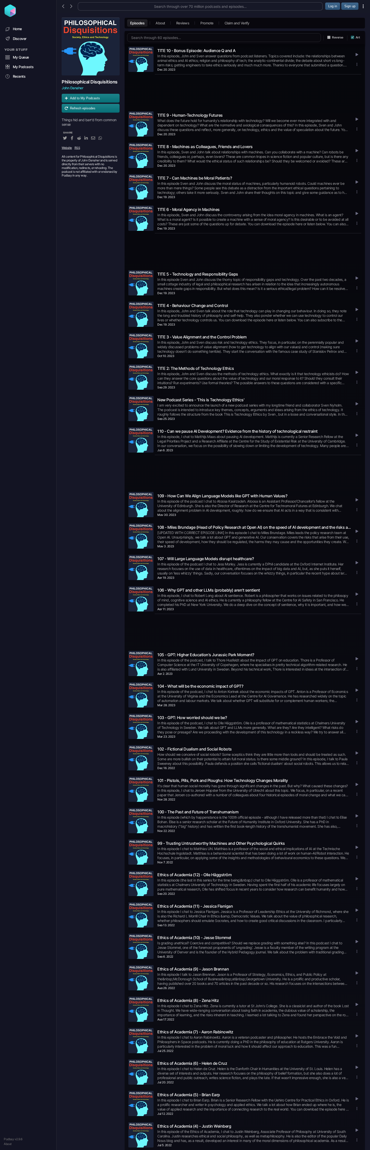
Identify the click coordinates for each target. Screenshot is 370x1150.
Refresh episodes (82, 108)
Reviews (183, 23)
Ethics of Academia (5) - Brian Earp (188, 1094)
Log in (332, 6)
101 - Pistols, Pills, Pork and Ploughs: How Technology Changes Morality (222, 780)
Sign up (349, 6)
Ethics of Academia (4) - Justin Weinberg (194, 1126)
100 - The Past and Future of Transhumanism (197, 811)
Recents (19, 76)
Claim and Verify (237, 23)
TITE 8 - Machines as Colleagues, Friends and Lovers (205, 146)
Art (358, 37)
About (8, 1144)
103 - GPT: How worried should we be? (192, 717)
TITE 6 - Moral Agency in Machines (188, 209)
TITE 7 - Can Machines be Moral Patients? (194, 178)
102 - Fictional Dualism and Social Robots (194, 748)
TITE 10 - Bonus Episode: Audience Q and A (196, 50)
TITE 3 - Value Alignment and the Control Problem (201, 336)
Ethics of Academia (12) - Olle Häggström (194, 874)
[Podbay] (10, 15)
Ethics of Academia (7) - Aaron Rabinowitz (195, 1031)
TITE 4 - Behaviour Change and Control (192, 305)
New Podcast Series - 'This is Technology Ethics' (200, 399)
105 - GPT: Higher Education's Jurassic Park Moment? (205, 654)
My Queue (21, 57)
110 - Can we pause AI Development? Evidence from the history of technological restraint (237, 431)
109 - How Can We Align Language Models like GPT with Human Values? (222, 495)
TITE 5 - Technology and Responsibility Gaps (197, 274)
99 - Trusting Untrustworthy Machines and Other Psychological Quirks (221, 843)
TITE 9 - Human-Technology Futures (190, 115)
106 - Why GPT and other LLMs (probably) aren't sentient (208, 590)
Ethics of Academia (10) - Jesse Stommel (194, 937)
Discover (19, 38)
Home (17, 29)
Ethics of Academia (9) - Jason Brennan (193, 968)
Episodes (137, 23)
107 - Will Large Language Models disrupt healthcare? (205, 558)
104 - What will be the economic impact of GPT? (200, 686)
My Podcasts (23, 67)
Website (67, 148)
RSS (77, 148)
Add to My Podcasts (85, 98)
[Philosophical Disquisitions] (91, 46)
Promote (206, 23)
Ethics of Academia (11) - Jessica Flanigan (195, 906)
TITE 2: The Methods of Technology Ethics (195, 368)
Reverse (337, 37)
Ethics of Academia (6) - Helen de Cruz (192, 1063)
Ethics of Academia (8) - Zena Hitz (188, 1000)
